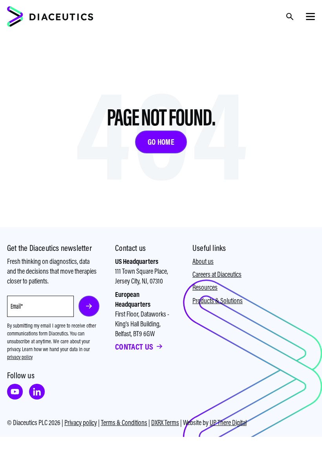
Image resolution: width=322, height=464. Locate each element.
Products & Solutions (217, 300)
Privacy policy (80, 422)
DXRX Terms (165, 422)
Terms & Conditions (124, 422)
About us (203, 261)
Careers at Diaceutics (217, 274)
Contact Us (134, 346)
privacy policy (20, 357)
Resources (205, 287)
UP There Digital (228, 422)
